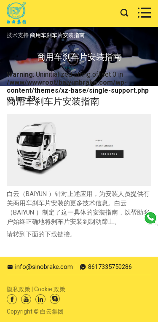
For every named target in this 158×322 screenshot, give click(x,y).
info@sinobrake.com (40, 267)
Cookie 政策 (49, 289)
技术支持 (18, 35)
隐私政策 (18, 289)
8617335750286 (106, 267)
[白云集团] (16, 13)
